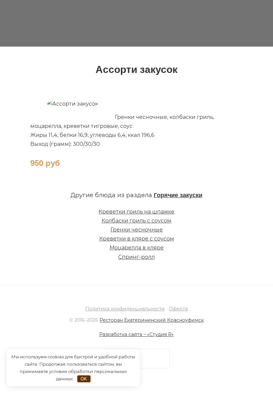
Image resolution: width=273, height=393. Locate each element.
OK (84, 378)
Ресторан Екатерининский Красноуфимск (136, 23)
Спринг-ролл (136, 257)
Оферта (178, 309)
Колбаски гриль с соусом (136, 220)
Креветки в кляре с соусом (136, 238)
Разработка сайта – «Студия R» (136, 334)
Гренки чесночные (137, 229)
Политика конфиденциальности (125, 309)
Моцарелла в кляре (137, 247)
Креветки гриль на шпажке (136, 211)
